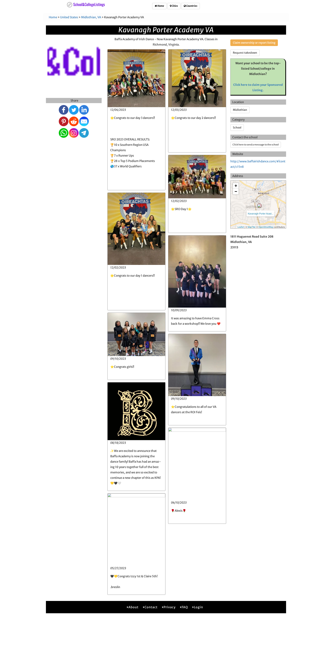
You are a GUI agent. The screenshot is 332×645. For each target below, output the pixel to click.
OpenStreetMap (265, 226)
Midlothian (240, 110)
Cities (174, 6)
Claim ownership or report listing (254, 42)
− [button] (236, 191)
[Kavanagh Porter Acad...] (259, 205)
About (133, 607)
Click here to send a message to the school (255, 144)
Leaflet (240, 226)
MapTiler (252, 226)
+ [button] (236, 185)
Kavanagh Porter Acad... (260, 213)
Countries (191, 6)
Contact (151, 607)
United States (69, 17)
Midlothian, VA (91, 17)
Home (160, 6)
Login (198, 607)
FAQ (185, 607)
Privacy (170, 607)
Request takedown (245, 52)
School (237, 127)
